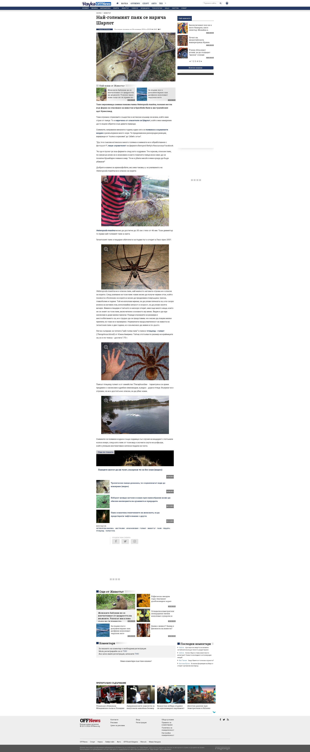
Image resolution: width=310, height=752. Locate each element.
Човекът (134, 8)
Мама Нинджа (155, 742)
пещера (166, 528)
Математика (105, 8)
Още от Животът (111, 591)
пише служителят (117, 145)
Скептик (175, 8)
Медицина (145, 8)
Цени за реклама (117, 725)
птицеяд (100, 531)
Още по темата (105, 452)
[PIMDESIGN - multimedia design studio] (221, 749)
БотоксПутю (184, 663)
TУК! (125, 651)
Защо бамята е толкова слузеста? (201, 660)
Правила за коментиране (167, 723)
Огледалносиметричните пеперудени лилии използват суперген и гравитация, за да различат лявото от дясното (163, 617)
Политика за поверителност (168, 729)
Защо (167, 8)
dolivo (181, 647)
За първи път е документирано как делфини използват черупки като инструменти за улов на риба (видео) (160, 96)
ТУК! (137, 654)
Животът (125, 8)
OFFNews (84, 742)
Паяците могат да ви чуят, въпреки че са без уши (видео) (130, 469)
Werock (143, 742)
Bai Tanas (183, 660)
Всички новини (195, 68)
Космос (85, 8)
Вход (138, 720)
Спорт (145, 3)
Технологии (157, 8)
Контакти (114, 720)
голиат (143, 528)
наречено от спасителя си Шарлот (133, 120)
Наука (124, 3)
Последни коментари (195, 644)
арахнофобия (132, 528)
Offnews (135, 3)
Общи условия (168, 720)
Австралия (120, 528)
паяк (159, 528)
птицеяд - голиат (155, 331)
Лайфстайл (109, 742)
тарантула (110, 531)
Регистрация (141, 722)
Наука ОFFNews (104, 29)
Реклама (114, 722)
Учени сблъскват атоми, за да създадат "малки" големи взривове (199, 53)
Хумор (183, 8)
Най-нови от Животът (112, 85)
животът (152, 528)
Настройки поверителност (168, 734)
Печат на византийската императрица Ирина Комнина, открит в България (199, 42)
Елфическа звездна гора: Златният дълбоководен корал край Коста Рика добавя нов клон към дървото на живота (161, 602)
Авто (154, 3)
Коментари (107, 643)
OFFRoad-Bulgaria (131, 742)
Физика (94, 8)
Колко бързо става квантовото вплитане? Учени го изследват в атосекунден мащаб (194, 655)
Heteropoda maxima (105, 528)
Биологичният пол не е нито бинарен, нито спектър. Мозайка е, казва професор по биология (200, 30)
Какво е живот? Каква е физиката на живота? (162, 627)
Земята (116, 8)
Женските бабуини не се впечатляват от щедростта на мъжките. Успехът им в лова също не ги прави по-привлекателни (121, 95)
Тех (161, 3)
